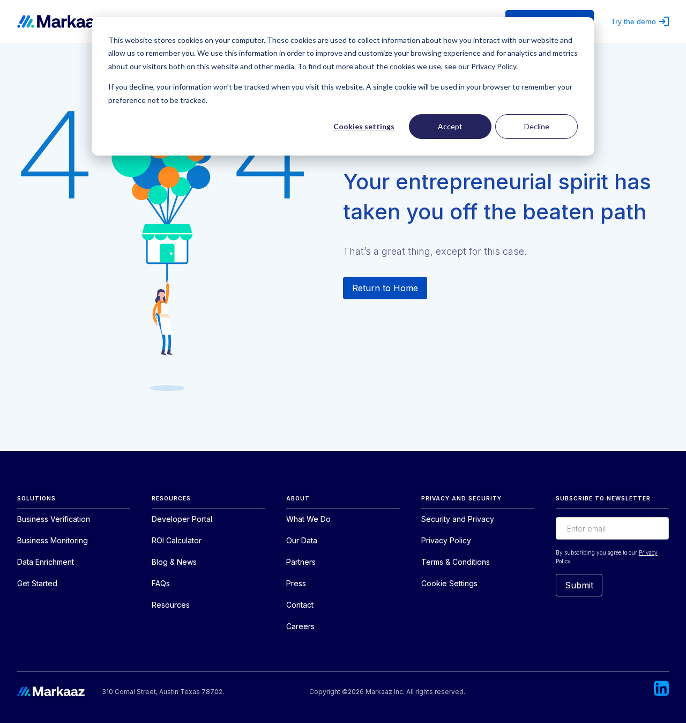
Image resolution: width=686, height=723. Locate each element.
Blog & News (174, 561)
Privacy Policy (446, 540)
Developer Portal (182, 518)
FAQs (161, 583)
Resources (171, 604)
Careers (300, 626)
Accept (450, 126)
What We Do (308, 518)
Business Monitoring (52, 540)
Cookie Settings (449, 583)
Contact (300, 604)
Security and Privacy (457, 518)
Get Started (37, 583)
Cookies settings (363, 126)
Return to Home (385, 288)
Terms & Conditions (455, 561)
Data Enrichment (45, 561)
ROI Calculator (177, 540)
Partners (301, 561)
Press (296, 583)
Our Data (301, 540)
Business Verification (53, 518)
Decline (536, 126)
